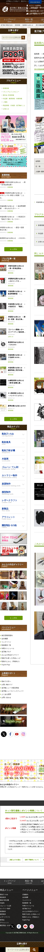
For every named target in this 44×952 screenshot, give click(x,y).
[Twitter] (4, 734)
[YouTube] (17, 734)
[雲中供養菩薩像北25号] (22, 575)
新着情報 (6, 88)
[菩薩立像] (22, 595)
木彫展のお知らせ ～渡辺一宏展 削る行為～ (12, 230)
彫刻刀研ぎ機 (4, 900)
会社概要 (4, 639)
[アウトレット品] (13, 556)
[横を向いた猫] (13, 606)
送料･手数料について (32, 860)
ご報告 (5, 102)
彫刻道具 (3, 897)
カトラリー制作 (5, 908)
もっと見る (13, 249)
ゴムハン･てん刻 (5, 906)
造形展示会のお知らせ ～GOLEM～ (13, 239)
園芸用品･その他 (5, 925)
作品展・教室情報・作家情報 (12, 98)
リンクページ (6, 642)
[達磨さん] (4, 606)
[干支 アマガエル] (4, 585)
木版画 (2, 903)
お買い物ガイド (7, 684)
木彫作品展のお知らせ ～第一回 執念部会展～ (13, 184)
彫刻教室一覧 (6, 645)
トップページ (10, 20)
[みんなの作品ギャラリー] (13, 154)
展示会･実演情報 (8, 95)
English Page (5, 664)
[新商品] (13, 544)
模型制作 (3, 914)
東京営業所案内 (7, 635)
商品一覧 (29, 20)
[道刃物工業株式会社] (15, 9)
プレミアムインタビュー (11, 92)
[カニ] (13, 585)
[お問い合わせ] (13, 714)
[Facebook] (10, 734)
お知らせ (6, 109)
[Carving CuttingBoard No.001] (4, 575)
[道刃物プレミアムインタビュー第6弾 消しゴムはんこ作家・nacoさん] (13, 142)
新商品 (2, 920)
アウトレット (4, 922)
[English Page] (13, 726)
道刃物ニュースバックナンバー (12, 691)
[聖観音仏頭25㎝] (13, 575)
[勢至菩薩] (22, 606)
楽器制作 (3, 911)
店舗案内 (25, 894)
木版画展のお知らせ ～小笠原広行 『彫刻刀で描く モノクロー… (13, 219)
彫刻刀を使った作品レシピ (11, 658)
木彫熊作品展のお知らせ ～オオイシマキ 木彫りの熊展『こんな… (13, 196)
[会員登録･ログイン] (13, 76)
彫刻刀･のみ (4, 894)
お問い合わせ (6, 697)
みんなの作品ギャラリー (10, 655)
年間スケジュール (7, 648)
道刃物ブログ (6, 652)
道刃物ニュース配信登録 (10, 688)
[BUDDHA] (22, 585)
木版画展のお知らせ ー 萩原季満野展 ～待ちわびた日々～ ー (13, 208)
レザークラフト (5, 917)
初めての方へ (6, 681)
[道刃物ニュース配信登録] (13, 166)
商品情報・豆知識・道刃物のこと (14, 105)
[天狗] (4, 595)
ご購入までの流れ (15, 860)
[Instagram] (23, 734)
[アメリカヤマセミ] (13, 595)
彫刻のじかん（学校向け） (11, 661)
